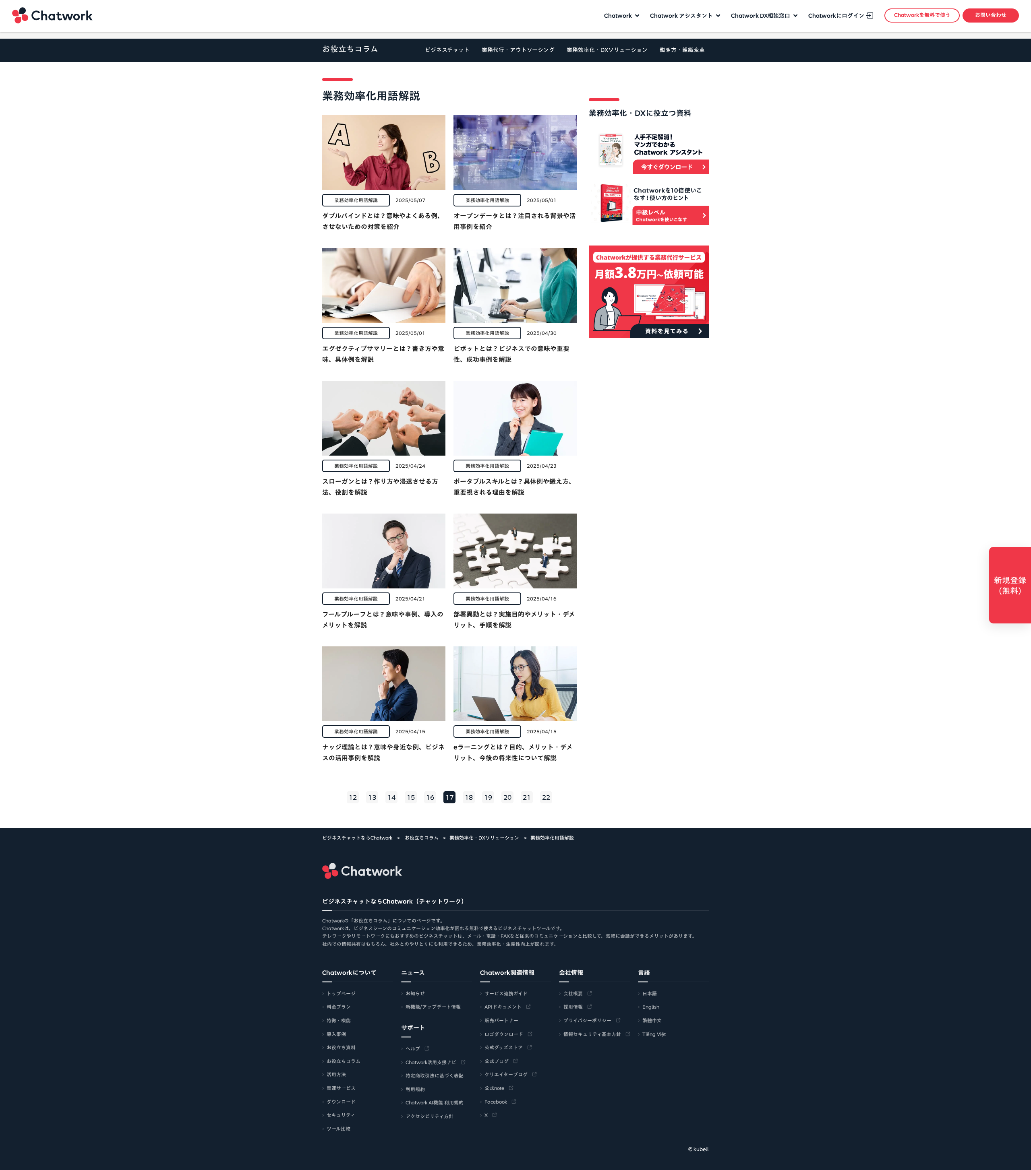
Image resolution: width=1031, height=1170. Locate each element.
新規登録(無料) (1010, 585)
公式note (494, 1087)
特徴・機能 (339, 1020)
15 (411, 797)
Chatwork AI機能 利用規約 (435, 1102)
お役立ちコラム (350, 49)
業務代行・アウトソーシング (518, 50)
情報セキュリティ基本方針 (592, 1034)
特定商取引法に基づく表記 (435, 1075)
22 (546, 797)
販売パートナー (501, 1020)
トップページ (341, 993)
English (650, 1006)
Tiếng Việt (654, 1034)
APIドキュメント (503, 1006)
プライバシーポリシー (587, 1020)
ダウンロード (341, 1101)
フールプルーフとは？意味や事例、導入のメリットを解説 (382, 619)
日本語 (649, 993)
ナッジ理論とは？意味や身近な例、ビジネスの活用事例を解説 (383, 752)
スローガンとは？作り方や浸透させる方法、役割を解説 (380, 486)
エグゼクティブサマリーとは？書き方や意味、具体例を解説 (383, 354)
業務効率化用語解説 (356, 200)
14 (391, 797)
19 (488, 797)
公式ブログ (496, 1061)
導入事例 (336, 1034)
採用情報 (573, 1006)
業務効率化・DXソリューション (607, 50)
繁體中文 (652, 1020)
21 (527, 797)
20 (507, 797)
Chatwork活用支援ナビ (431, 1062)
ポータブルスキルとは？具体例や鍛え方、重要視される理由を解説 (514, 486)
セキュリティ (341, 1114)
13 (372, 797)
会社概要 (573, 993)
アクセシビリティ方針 (429, 1116)
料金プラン (339, 1006)
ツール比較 (338, 1128)
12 (353, 797)
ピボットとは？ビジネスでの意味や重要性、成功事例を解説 (511, 354)
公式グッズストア (503, 1047)
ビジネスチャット (447, 50)
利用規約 (415, 1089)
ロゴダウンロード (503, 1034)
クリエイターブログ (506, 1074)
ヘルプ (413, 1048)
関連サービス (341, 1087)
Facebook (495, 1101)
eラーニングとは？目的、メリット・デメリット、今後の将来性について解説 (513, 752)
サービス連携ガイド (506, 993)
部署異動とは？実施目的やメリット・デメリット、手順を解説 (514, 619)
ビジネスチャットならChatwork (357, 837)
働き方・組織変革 (682, 50)
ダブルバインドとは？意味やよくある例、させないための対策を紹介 (383, 221)
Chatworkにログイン (836, 16)
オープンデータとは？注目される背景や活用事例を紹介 (514, 221)
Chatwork (52, 15)
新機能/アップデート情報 (433, 1006)
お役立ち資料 (341, 1047)
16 (430, 797)
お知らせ (415, 993)
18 (469, 797)
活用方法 (336, 1074)
